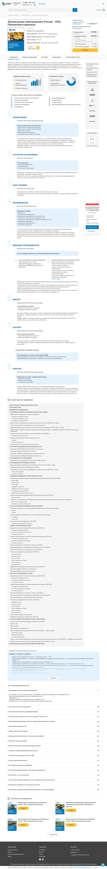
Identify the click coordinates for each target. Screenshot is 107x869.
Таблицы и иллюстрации (29, 57)
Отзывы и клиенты (92, 145)
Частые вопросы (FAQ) (73, 57)
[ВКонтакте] (40, 859)
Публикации (42, 856)
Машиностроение (26, 15)
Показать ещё (53, 834)
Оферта (10, 856)
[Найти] (75, 10)
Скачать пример (55, 279)
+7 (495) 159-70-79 (28, 3)
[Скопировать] (31, 5)
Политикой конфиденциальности (82, 867)
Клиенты (10, 852)
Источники (45, 57)
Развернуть (54, 678)
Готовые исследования (14, 15)
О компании (42, 849)
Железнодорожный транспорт (40, 15)
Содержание (13, 57)
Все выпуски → (92, 231)
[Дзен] (43, 859)
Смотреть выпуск (92, 227)
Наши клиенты (57, 57)
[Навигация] (103, 4)
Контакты (41, 852)
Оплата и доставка (12, 849)
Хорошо (95, 867)
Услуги (41, 854)
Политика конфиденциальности (16, 854)
